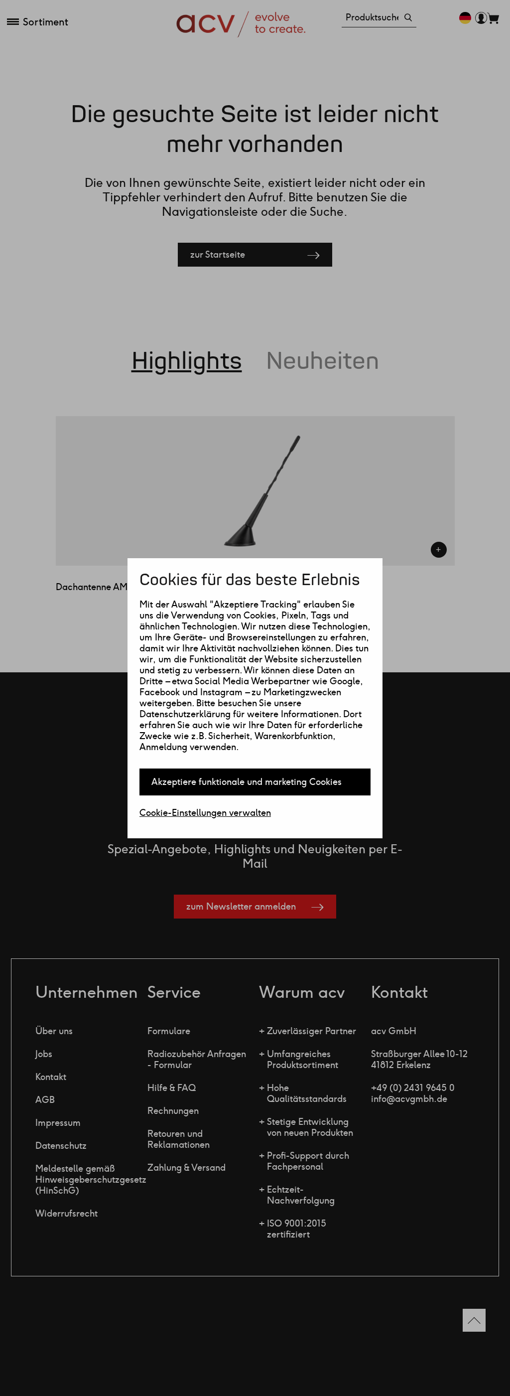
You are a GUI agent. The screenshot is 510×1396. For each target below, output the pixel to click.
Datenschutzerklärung (185, 714)
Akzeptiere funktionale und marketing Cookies (246, 781)
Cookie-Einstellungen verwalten (205, 812)
